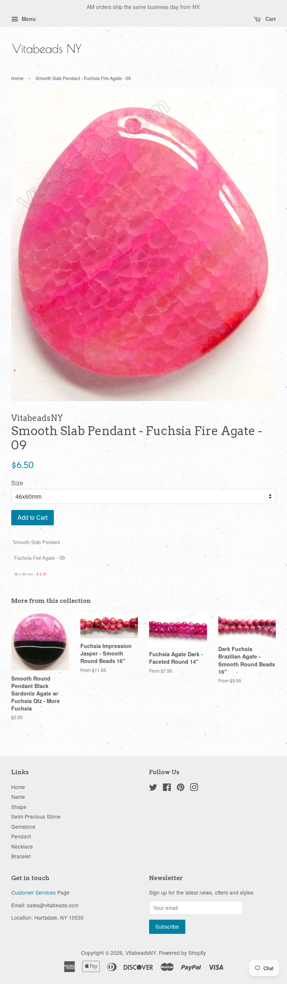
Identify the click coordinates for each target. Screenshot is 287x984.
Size (17, 483)
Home (17, 78)
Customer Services (33, 892)
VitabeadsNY (141, 952)
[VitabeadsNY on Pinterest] (180, 788)
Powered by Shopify (182, 952)
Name (18, 796)
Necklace (22, 846)
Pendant (21, 836)
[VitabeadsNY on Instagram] (194, 788)
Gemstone (23, 826)
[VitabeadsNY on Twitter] (153, 788)
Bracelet (21, 856)
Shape (19, 806)
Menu (28, 18)
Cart (270, 18)
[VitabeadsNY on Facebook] (167, 788)
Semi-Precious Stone (36, 816)
